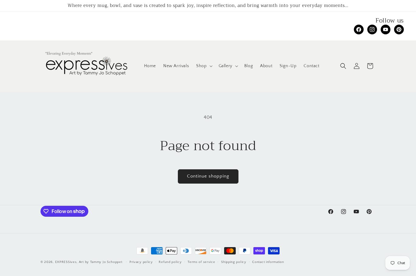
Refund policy (170, 262)
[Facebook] (359, 29)
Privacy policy (141, 262)
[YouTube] (385, 29)
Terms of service (201, 262)
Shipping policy (233, 262)
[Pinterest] (399, 29)
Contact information (268, 262)
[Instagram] (372, 29)
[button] (203, 66)
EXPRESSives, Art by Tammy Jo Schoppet (88, 262)
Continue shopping (208, 176)
